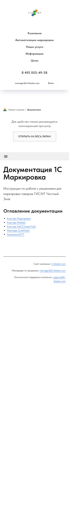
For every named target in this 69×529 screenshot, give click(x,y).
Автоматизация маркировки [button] (34, 40)
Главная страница (16, 110)
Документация (34, 110)
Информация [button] (34, 53)
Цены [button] (34, 60)
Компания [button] (35, 33)
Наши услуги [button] (34, 47)
